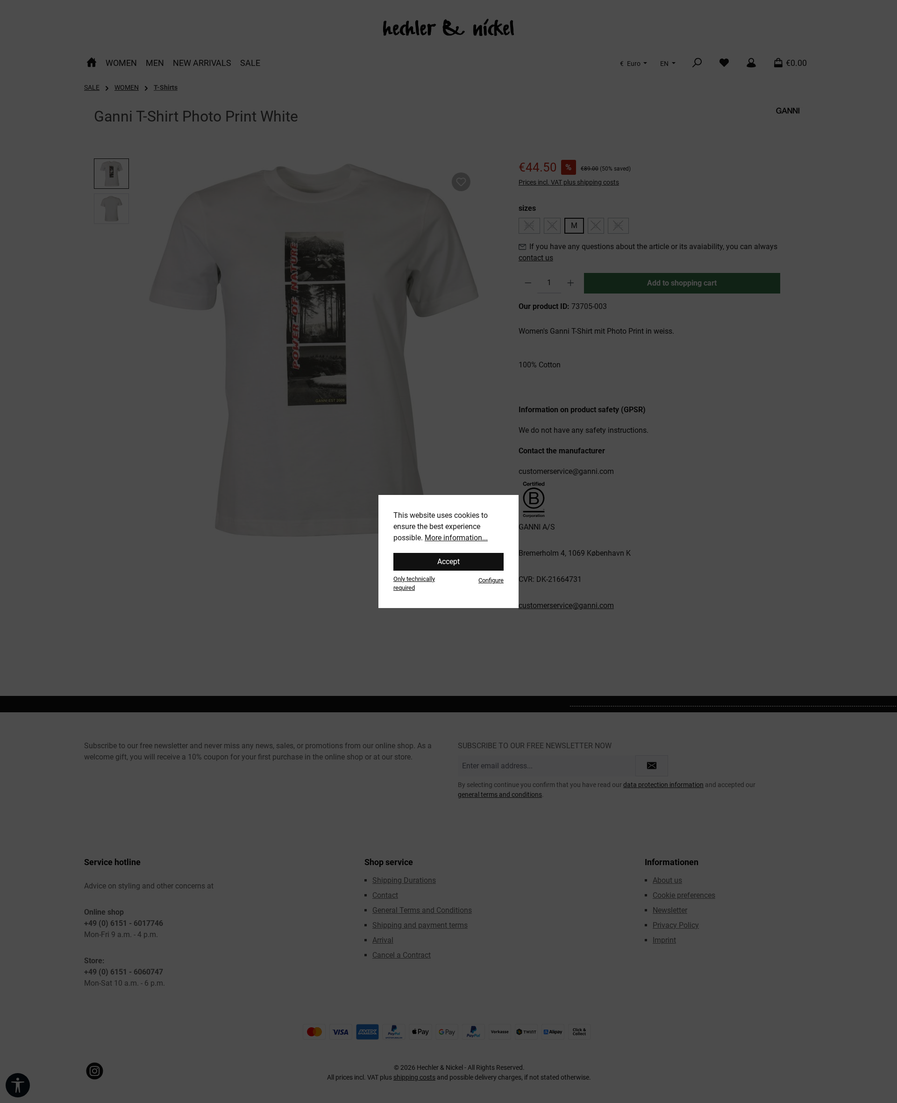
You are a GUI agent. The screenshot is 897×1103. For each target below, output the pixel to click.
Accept (448, 561)
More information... (456, 537)
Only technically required (414, 583)
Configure (491, 580)
